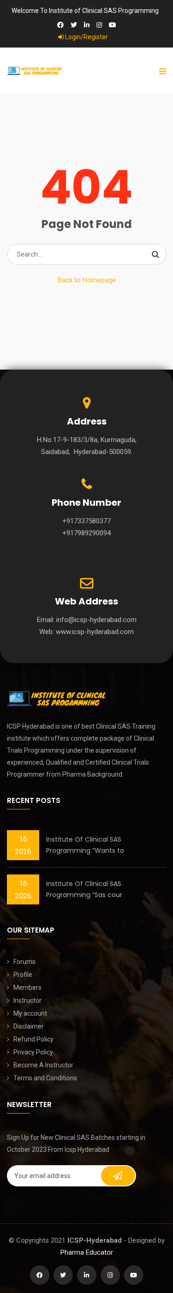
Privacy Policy (33, 1052)
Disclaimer (28, 1026)
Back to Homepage (87, 280)
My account (30, 1013)
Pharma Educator (86, 1252)
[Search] (155, 254)
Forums (24, 961)
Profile (22, 974)
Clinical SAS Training (125, 726)
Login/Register (86, 37)
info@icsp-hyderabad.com (96, 620)
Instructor (27, 1000)
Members (27, 987)
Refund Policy (33, 1039)
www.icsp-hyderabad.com (95, 632)
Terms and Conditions (45, 1078)
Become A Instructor (43, 1065)
